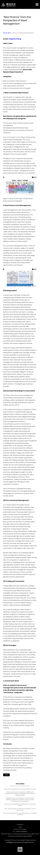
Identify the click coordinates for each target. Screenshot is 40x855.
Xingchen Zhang (15, 39)
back (6, 774)
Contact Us (20, 824)
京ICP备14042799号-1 (28, 842)
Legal (20, 827)
